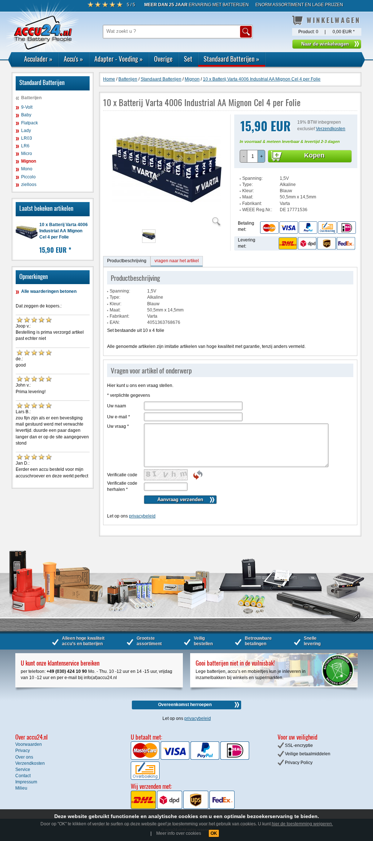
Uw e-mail (118, 416)
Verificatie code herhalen (122, 486)
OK (214, 833)
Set (188, 58)
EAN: (115, 322)
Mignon (28, 161)
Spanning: (252, 178)
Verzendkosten (330, 128)
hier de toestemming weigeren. (302, 823)
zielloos (28, 184)
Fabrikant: (252, 203)
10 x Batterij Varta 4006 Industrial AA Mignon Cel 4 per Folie (63, 231)
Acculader (38, 58)
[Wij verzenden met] (183, 807)
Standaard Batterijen (231, 58)
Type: (247, 184)
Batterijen (31, 97)
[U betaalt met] (146, 758)
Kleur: (248, 190)
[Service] (308, 227)
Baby (26, 114)
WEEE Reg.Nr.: (257, 209)
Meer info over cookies (178, 833)
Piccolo (28, 176)
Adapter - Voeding (118, 58)
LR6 (25, 145)
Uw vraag (118, 426)
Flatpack (29, 122)
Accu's (73, 58)
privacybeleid (142, 516)
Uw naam (116, 405)
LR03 (26, 138)
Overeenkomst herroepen (185, 704)
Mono (26, 168)
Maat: (247, 196)
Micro (26, 153)
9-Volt (26, 107)
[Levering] (315, 242)
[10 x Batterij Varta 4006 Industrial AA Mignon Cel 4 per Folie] (166, 222)
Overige (163, 58)
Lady (26, 130)
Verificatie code (122, 474)
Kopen (314, 155)
